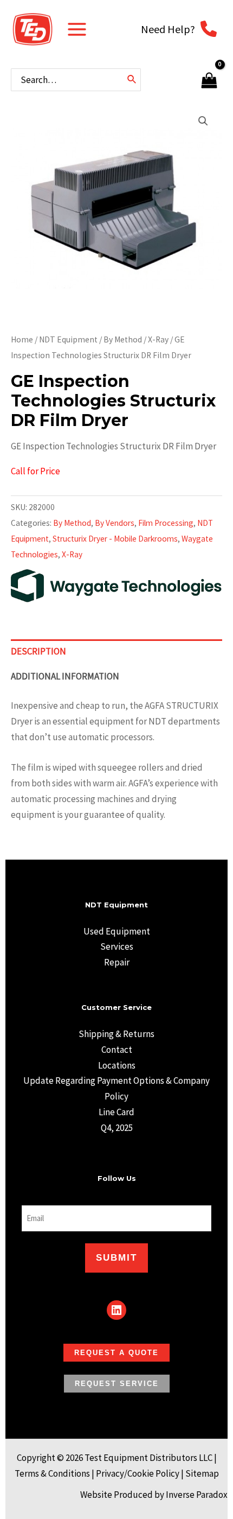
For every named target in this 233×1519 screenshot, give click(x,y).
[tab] (116, 651)
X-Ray (158, 339)
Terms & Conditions (52, 1473)
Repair (117, 962)
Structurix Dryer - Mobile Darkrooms (115, 538)
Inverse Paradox (197, 1495)
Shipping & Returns (116, 1034)
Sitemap (202, 1473)
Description (38, 651)
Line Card (116, 1112)
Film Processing (165, 523)
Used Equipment (116, 931)
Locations (116, 1065)
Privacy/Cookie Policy (137, 1473)
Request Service (117, 1384)
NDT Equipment (68, 339)
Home (22, 339)
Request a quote (116, 1353)
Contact (116, 1050)
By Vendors (114, 523)
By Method (122, 339)
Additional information (65, 676)
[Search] (132, 80)
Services (116, 946)
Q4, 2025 (117, 1128)
